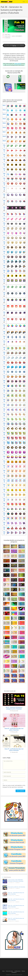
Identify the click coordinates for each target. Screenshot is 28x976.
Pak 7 (4, 132)
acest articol (18, 63)
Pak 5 (4, 123)
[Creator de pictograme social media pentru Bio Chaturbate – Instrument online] (14, 841)
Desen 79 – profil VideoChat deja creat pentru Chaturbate (14, 749)
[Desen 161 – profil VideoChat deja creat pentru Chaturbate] (5, 894)
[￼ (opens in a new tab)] (16, 106)
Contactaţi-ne (14, 972)
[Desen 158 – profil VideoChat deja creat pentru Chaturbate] (5, 913)
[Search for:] (26, 1)
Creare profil (7, 36)
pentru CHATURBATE (17, 36)
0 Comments (7, 37)
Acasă (3, 971)
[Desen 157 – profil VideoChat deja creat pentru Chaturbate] (5, 919)
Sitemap (23, 971)
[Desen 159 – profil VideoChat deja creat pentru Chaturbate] (5, 907)
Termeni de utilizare (9, 971)
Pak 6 (4, 127)
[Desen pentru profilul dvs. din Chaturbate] (14, 834)
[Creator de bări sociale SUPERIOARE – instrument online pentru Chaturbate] (5, 881)
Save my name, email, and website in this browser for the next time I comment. (14, 786)
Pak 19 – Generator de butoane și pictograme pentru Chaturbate (14, 708)
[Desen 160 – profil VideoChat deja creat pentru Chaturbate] (5, 900)
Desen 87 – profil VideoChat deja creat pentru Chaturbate (14, 729)
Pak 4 (4, 118)
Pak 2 (4, 109)
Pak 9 (4, 140)
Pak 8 (4, 136)
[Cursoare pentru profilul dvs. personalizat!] (14, 869)
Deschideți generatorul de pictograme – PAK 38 (14, 45)
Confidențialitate (17, 971)
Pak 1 (4, 105)
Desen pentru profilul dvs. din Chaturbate (16, 887)
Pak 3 (4, 114)
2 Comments (17, 888)
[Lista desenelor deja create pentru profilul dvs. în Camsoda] (14, 855)
